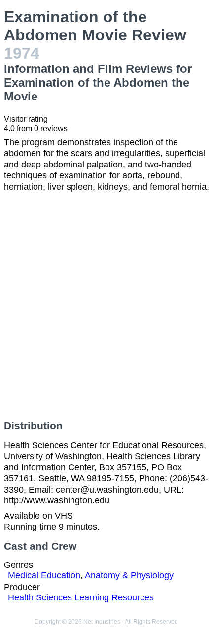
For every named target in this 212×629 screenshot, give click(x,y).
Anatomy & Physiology (129, 575)
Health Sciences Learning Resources (81, 597)
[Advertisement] (106, 306)
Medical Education (44, 575)
